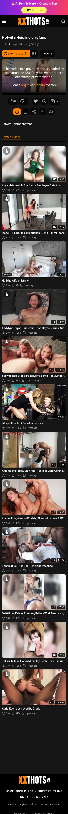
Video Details (17, 111)
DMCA (24, 796)
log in (25, 85)
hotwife (47, 53)
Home (10, 791)
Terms (57, 791)
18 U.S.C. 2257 (39, 796)
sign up (39, 85)
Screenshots (25, 111)
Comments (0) (42, 111)
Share (34, 111)
